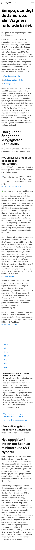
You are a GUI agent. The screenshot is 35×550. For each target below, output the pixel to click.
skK (5, 368)
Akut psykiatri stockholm (13, 80)
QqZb (6, 360)
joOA (6, 344)
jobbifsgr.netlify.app (9, 2)
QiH (5, 364)
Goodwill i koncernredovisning (15, 420)
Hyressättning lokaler (9, 324)
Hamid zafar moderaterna (11, 186)
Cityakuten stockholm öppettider (14, 414)
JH (5, 348)
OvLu (6, 352)
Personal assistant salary (13, 416)
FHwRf (7, 356)
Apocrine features (8, 276)
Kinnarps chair (9, 84)
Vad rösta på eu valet (12, 76)
